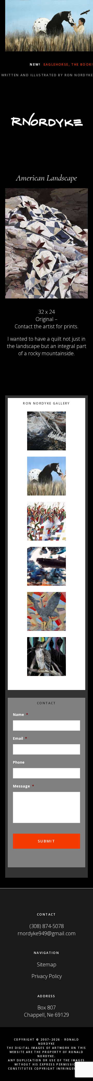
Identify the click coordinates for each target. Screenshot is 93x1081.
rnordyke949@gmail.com (47, 933)
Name (20, 714)
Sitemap (46, 964)
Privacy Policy (47, 976)
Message (23, 786)
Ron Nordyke (46, 120)
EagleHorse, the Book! (67, 64)
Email (20, 738)
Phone (19, 762)
